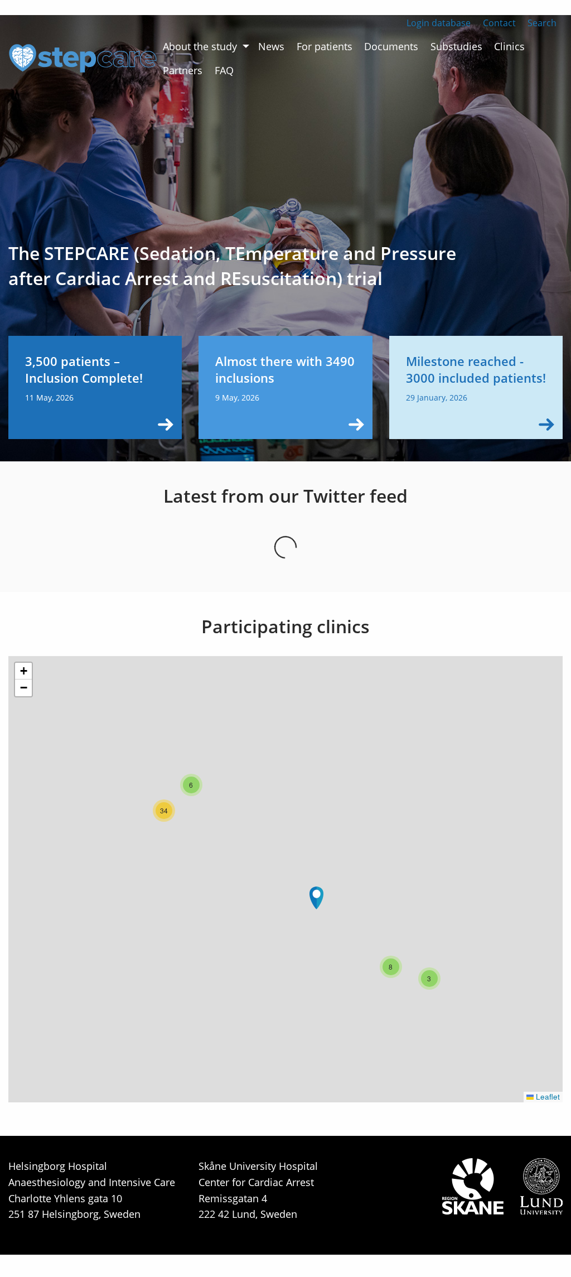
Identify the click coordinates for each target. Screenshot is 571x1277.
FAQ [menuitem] (224, 70)
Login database (439, 23)
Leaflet (547, 1096)
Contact (499, 23)
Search (542, 23)
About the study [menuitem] (200, 46)
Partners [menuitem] (182, 70)
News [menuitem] (271, 46)
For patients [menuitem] (324, 46)
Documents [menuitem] (391, 46)
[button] (316, 897)
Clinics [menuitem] (509, 46)
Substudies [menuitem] (456, 46)
